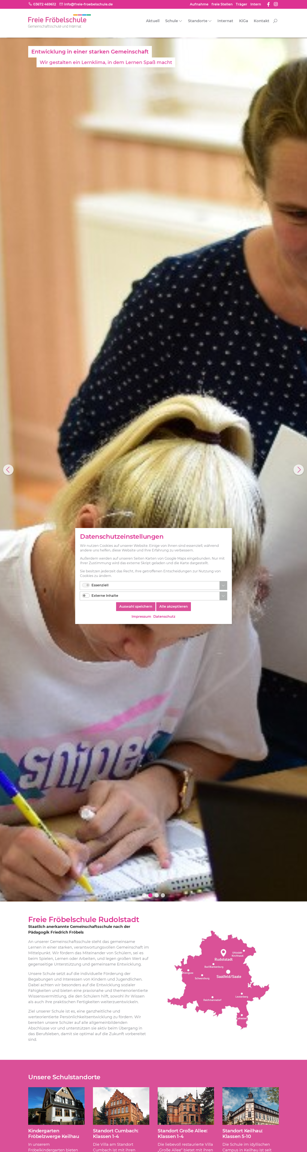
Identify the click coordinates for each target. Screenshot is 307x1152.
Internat (225, 21)
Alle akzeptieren (173, 607)
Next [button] (298, 469)
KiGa (243, 21)
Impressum (141, 617)
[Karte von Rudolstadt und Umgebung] (218, 980)
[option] (153, 470)
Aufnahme (199, 4)
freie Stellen (222, 4)
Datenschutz (164, 617)
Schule (171, 21)
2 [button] (150, 895)
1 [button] (144, 895)
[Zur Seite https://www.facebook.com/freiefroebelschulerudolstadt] (268, 4)
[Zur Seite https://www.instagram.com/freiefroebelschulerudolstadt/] (276, 4)
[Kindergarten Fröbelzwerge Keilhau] (56, 1106)
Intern (255, 4)
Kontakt (261, 21)
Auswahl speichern (135, 607)
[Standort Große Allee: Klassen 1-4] (186, 1106)
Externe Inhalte (104, 596)
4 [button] (163, 895)
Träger (241, 4)
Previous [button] (8, 469)
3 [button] (157, 895)
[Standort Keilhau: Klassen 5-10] (250, 1106)
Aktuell (153, 21)
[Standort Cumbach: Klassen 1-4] (121, 1106)
